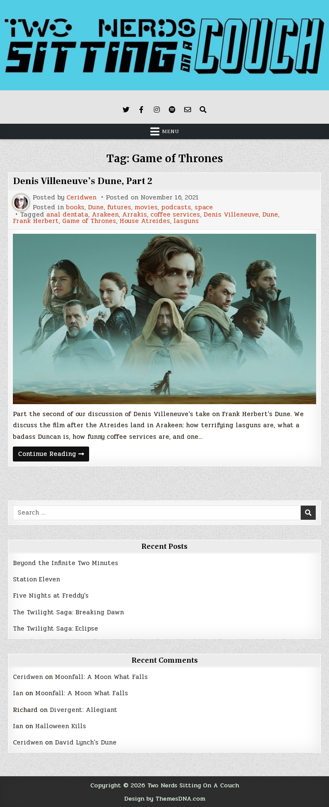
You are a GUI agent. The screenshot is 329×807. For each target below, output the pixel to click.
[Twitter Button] (126, 110)
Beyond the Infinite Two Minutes (65, 563)
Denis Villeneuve (231, 214)
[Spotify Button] (172, 110)
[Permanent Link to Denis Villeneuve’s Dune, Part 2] (164, 319)
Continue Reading (53, 455)
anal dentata (67, 214)
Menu (170, 131)
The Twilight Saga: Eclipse (55, 628)
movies (146, 207)
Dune (96, 207)
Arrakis (134, 214)
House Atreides (145, 221)
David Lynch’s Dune (86, 742)
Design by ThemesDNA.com (164, 798)
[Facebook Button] (141, 110)
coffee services (175, 214)
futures (119, 207)
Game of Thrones (89, 221)
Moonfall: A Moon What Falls (101, 677)
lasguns (186, 221)
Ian (18, 693)
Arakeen (105, 214)
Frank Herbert (36, 221)
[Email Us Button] (188, 110)
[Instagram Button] (157, 110)
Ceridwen (81, 197)
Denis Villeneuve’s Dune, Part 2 (83, 181)
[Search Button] (203, 110)
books (75, 207)
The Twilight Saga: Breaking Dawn (68, 612)
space (203, 207)
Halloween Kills (60, 726)
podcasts (176, 207)
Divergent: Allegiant (83, 710)
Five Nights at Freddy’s (51, 595)
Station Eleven (36, 579)
